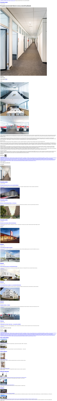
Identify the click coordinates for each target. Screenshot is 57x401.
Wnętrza (2, 320)
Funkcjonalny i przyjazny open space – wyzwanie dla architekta (10, 324)
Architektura (1, 0)
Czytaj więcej (2, 187)
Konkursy (2, 387)
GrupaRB (6, 79)
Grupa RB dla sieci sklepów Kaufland (6, 247)
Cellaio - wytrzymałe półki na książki (4, 368)
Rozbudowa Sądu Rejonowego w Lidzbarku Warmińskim (7, 393)
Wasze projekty (8, 0)
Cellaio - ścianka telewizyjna (3, 359)
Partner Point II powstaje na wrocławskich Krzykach (8, 266)
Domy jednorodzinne (4, 337)
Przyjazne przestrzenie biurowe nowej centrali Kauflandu (9, 185)
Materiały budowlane (4, 371)
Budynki (2, 244)
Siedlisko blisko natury (3, 348)
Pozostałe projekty (13, 0)
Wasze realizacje (3, 351)
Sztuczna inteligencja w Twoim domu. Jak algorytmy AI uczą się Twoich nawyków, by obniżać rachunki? (13, 377)
